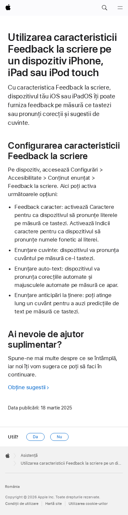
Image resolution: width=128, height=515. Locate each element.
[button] (104, 8)
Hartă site (53, 504)
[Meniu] (120, 8)
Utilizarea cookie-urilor (88, 504)
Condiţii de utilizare (21, 504)
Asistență (29, 455)
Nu (59, 437)
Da (35, 437)
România (12, 487)
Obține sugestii (26, 387)
